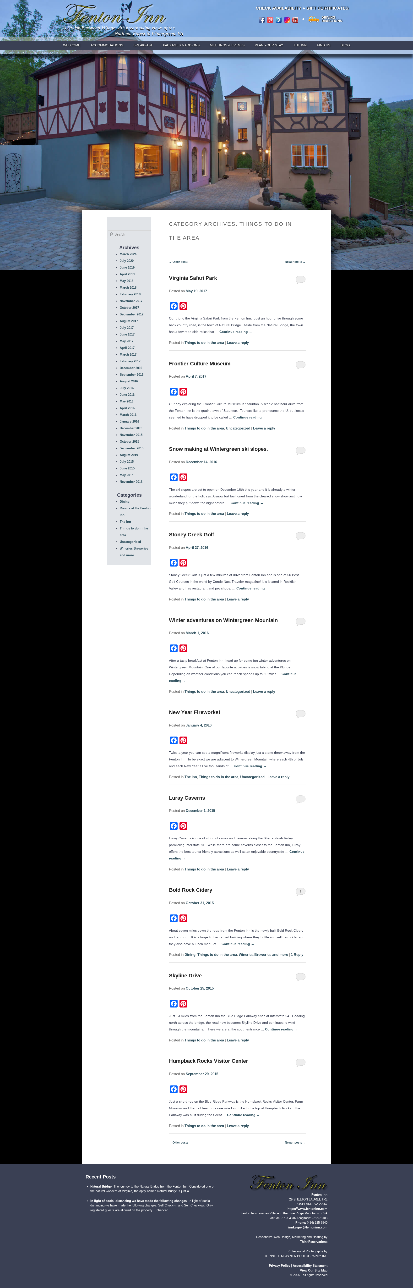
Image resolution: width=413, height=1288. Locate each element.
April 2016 (127, 408)
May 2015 (126, 475)
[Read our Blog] (279, 20)
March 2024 (128, 254)
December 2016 (131, 368)
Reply (297, 954)
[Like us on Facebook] (262, 20)
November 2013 (131, 482)
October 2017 (129, 307)
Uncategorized (238, 428)
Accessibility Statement (310, 1265)
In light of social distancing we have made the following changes (138, 1200)
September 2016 (131, 374)
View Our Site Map (313, 1270)
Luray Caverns (187, 798)
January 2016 (129, 421)
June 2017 (127, 334)
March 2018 (128, 287)
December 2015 (131, 428)
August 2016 (129, 381)
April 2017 (127, 348)
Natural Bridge (101, 1186)
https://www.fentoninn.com (307, 1208)
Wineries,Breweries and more (263, 954)
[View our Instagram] (287, 20)
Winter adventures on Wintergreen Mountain (223, 620)
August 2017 (129, 321)
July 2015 (127, 461)
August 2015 (129, 455)
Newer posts (295, 262)
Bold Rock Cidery (190, 890)
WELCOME (71, 45)
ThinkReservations (313, 1241)
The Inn (191, 777)
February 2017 (130, 361)
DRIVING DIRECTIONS (331, 19)
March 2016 (128, 415)
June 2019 (127, 267)
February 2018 (130, 294)
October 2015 (129, 441)
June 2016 (127, 394)
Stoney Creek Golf (191, 535)
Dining (190, 954)
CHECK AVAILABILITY (278, 8)
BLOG (345, 45)
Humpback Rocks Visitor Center (208, 1061)
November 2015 (131, 435)
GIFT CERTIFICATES (327, 8)
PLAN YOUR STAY (269, 45)
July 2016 (127, 388)
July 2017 (127, 328)
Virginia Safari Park (193, 278)
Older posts (178, 262)
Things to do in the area (204, 343)
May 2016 (126, 401)
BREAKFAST (143, 45)
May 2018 (126, 281)
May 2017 (126, 341)
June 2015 (127, 468)
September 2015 (131, 448)
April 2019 (127, 274)
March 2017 (128, 354)
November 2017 (131, 301)
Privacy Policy (279, 1265)
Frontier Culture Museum (200, 364)
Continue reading (235, 332)
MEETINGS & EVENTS (227, 45)
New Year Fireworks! (194, 712)
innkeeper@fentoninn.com (307, 1227)
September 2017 (131, 314)
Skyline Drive (185, 976)
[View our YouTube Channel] (295, 20)
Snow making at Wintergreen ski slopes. (218, 449)
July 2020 (127, 261)
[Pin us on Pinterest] (270, 20)
